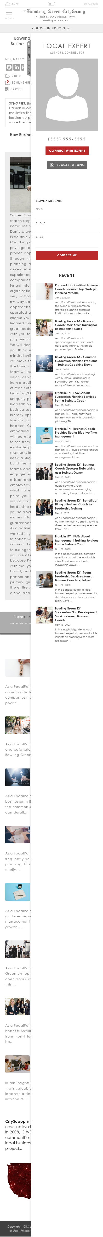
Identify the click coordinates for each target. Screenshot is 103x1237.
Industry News (59, 28)
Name (39, 208)
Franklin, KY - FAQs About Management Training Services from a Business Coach (76, 540)
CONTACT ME (67, 255)
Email (40, 237)
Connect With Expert (67, 150)
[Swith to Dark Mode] (51, 4)
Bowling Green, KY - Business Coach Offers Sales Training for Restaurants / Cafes (76, 325)
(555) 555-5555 (67, 139)
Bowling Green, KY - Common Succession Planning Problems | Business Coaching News (76, 360)
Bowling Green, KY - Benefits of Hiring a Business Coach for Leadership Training (76, 504)
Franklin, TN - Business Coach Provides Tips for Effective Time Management (76, 432)
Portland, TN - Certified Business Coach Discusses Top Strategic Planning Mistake (76, 289)
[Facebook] (9, 67)
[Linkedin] (16, 67)
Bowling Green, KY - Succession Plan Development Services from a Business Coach (76, 614)
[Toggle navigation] (9, 14)
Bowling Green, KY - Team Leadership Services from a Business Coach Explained (73, 576)
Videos (37, 28)
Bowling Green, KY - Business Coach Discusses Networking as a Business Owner (75, 468)
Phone (40, 223)
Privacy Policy (29, 1230)
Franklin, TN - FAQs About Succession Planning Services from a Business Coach (75, 396)
